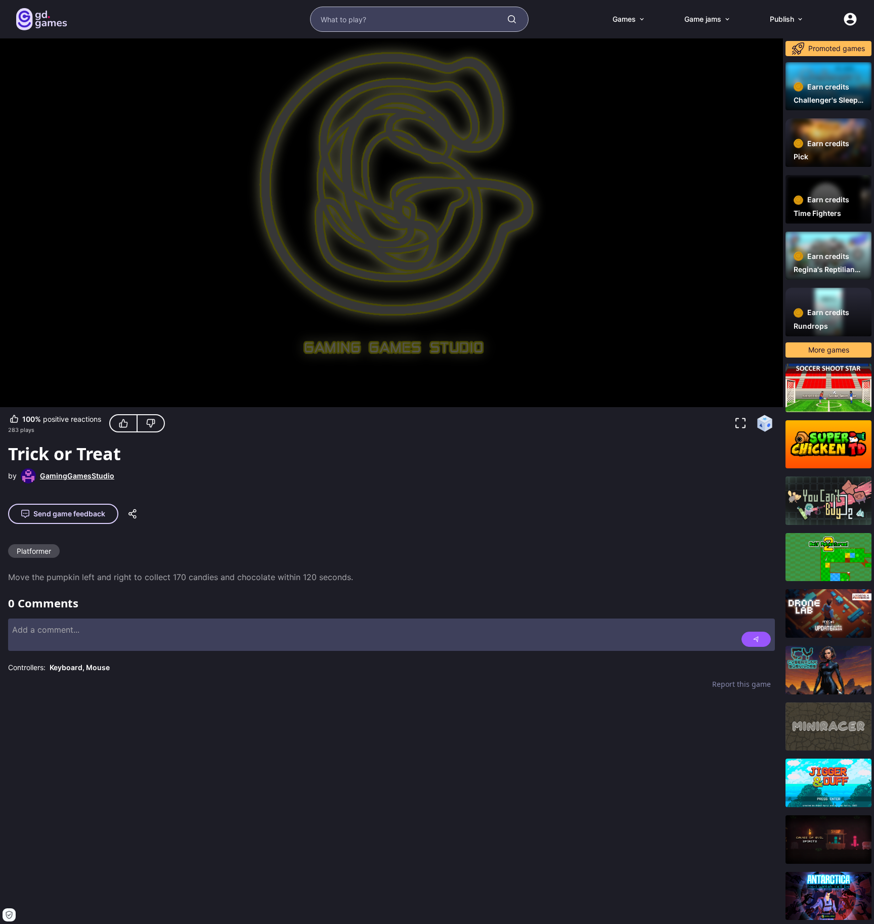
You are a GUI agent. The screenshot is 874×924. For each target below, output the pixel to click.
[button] (740, 423)
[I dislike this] (151, 423)
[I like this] (123, 423)
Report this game (741, 684)
